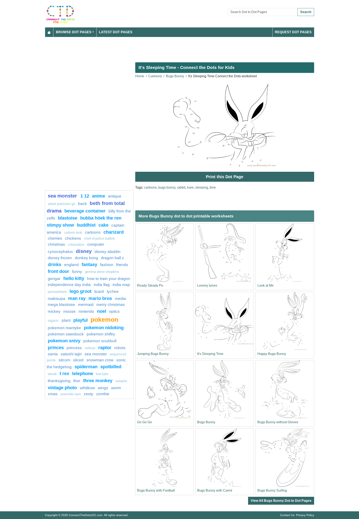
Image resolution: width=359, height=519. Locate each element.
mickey (54, 311)
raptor (104, 347)
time (213, 187)
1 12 (84, 196)
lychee (113, 291)
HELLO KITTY (73, 278)
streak (52, 374)
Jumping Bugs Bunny (153, 354)
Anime (98, 196)
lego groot (80, 291)
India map (121, 284)
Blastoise (67, 218)
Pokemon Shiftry (101, 334)
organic (53, 320)
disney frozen (60, 258)
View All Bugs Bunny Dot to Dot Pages (281, 500)
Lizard (99, 291)
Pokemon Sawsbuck (66, 334)
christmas (56, 244)
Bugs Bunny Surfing (272, 490)
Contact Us (287, 515)
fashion (106, 265)
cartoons (150, 187)
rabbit (181, 187)
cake (103, 225)
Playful (80, 320)
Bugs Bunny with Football (156, 490)
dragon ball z (112, 258)
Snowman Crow (99, 360)
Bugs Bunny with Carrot (214, 490)
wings (103, 388)
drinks (54, 264)
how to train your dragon (108, 278)
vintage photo (62, 387)
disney (84, 251)
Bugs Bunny (175, 76)
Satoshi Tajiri (71, 354)
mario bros (100, 298)
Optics (114, 311)
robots (119, 348)
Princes (56, 347)
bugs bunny (166, 187)
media (120, 298)
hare (190, 187)
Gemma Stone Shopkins (102, 272)
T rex (64, 373)
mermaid (85, 304)
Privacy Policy (305, 515)
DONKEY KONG (86, 258)
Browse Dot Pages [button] (73, 32)
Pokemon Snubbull (99, 341)
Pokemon (104, 319)
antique (114, 196)
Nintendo (86, 311)
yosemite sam (70, 394)
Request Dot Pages (293, 32)
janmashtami (57, 291)
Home (139, 76)
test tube (102, 374)
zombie (102, 394)
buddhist (86, 225)
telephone (82, 373)
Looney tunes (207, 285)
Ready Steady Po (150, 285)
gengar (54, 278)
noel (101, 311)
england (71, 265)
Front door (58, 271)
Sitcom (64, 360)
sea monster (63, 196)
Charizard (113, 232)
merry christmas (110, 304)
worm (116, 388)
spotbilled (110, 366)
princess (74, 348)
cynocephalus (60, 251)
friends (122, 265)
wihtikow (87, 388)
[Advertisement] (169, 48)
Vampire (121, 381)
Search (305, 12)
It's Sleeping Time (210, 354)
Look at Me (265, 285)
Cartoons (155, 76)
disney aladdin (107, 251)
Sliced (78, 360)
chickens (73, 238)
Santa (53, 354)
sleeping (201, 187)
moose (69, 311)
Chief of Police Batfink (99, 238)
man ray (77, 298)
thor (76, 381)
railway (90, 348)
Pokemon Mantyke (64, 328)
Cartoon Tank (73, 232)
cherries (55, 238)
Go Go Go (144, 422)
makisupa (56, 298)
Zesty (88, 394)
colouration (76, 244)
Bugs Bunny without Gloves (277, 422)
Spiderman (86, 366)
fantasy (89, 264)
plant (66, 320)
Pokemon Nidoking (104, 327)
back (82, 203)
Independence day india (69, 284)
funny (77, 271)
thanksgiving (59, 381)
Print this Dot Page (224, 176)
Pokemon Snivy (64, 340)
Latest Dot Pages (115, 32)
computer (95, 244)
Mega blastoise (61, 304)
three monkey (97, 380)
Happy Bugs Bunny (271, 354)
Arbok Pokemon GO (61, 204)
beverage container (85, 210)
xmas (53, 394)
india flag (102, 284)
